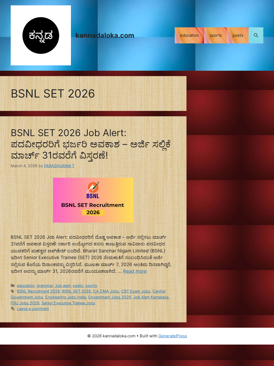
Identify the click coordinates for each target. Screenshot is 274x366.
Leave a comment (33, 308)
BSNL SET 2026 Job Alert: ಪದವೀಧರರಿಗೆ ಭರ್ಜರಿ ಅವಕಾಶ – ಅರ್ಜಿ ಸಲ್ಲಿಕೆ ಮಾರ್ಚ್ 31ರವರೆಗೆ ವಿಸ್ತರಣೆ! (91, 144)
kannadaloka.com (104, 35)
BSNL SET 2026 (76, 291)
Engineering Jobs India (65, 297)
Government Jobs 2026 (109, 297)
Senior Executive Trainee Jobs (68, 303)
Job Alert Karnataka (151, 297)
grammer (45, 285)
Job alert (63, 285)
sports (216, 35)
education (189, 35)
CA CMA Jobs (106, 291)
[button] (256, 35)
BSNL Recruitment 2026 (38, 291)
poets (238, 35)
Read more (135, 271)
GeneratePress (172, 335)
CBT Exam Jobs (135, 291)
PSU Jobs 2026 (25, 303)
